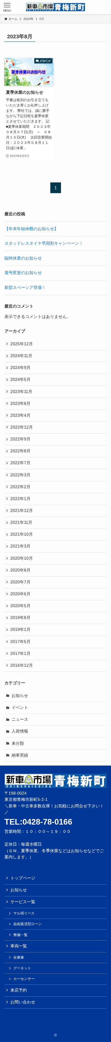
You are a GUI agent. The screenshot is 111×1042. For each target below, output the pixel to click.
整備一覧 (20, 935)
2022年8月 (20, 451)
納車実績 (20, 755)
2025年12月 (21, 344)
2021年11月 (21, 522)
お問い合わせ (22, 1002)
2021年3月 (20, 546)
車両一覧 (18, 946)
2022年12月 (21, 427)
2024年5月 (20, 379)
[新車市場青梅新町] (55, 7)
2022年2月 (20, 487)
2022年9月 (20, 439)
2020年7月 (20, 582)
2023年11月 (21, 391)
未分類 (18, 743)
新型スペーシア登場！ (25, 287)
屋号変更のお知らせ (23, 273)
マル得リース (24, 913)
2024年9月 (20, 367)
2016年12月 (21, 665)
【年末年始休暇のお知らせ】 (31, 229)
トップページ (22, 878)
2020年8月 (20, 570)
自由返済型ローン (27, 924)
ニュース (20, 719)
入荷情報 (20, 731)
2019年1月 (20, 629)
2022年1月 (20, 499)
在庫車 (18, 957)
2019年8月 (20, 617)
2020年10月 (21, 558)
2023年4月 (20, 415)
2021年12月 (21, 510)
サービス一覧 (22, 902)
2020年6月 (20, 594)
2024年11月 (21, 356)
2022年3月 (20, 475)
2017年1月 (20, 653)
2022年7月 (20, 463)
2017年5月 (20, 641)
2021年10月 (21, 534)
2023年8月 (20, 403)
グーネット (22, 968)
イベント (20, 707)
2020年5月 (20, 606)
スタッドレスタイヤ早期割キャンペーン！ (43, 243)
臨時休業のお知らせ (23, 258)
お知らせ (20, 695)
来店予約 (18, 990)
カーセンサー (24, 979)
